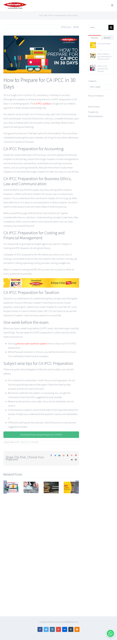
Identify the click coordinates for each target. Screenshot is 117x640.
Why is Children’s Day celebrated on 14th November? (104, 56)
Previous (66, 27)
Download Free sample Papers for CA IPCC (41, 434)
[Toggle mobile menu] (112, 5)
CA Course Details (103, 43)
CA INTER (16, 442)
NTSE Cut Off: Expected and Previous (102, 68)
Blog (11, 442)
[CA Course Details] (93, 44)
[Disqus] (41, 522)
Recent (107, 37)
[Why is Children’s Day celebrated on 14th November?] (93, 54)
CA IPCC (26, 442)
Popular (94, 37)
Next (75, 27)
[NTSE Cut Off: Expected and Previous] (93, 66)
